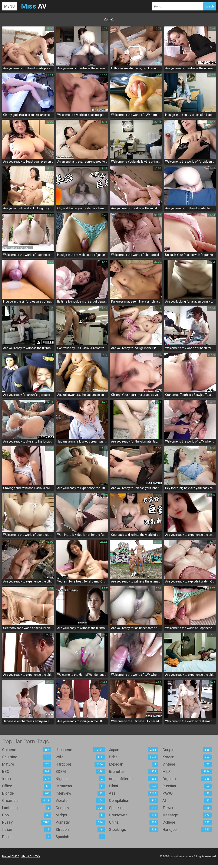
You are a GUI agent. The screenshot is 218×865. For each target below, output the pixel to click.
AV (34, 6)
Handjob (185, 829)
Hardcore (79, 764)
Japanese (79, 749)
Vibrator (79, 800)
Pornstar (79, 822)
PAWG (185, 793)
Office (25, 786)
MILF (185, 771)
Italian (25, 829)
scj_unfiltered (132, 778)
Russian (185, 786)
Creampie (25, 800)
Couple (185, 749)
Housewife (132, 815)
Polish (25, 836)
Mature (25, 764)
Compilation (132, 800)
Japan (132, 749)
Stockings (132, 829)
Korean (185, 757)
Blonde (25, 793)
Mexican (132, 764)
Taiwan (185, 807)
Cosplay (79, 807)
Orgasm (185, 778)
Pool (25, 815)
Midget (79, 815)
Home (6, 856)
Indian (25, 778)
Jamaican (79, 786)
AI (185, 800)
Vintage (185, 764)
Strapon (79, 829)
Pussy (25, 822)
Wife (79, 757)
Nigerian (79, 778)
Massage (185, 815)
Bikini (132, 786)
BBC (25, 771)
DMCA (15, 856)
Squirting (25, 757)
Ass (132, 793)
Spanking (132, 807)
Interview (79, 793)
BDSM (79, 771)
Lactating (25, 807)
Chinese (25, 749)
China (132, 822)
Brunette (132, 771)
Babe (132, 757)
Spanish (79, 836)
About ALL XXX (30, 856)
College (185, 822)
